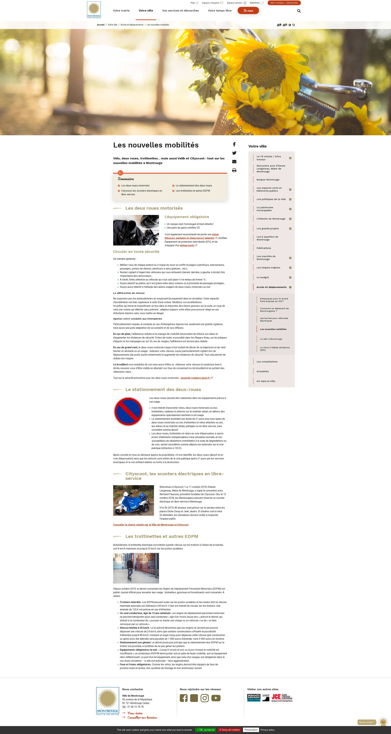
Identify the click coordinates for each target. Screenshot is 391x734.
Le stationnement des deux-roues (194, 185)
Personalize (251, 730)
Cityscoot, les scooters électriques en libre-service (141, 192)
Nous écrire (135, 713)
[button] (121, 10)
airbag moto (187, 245)
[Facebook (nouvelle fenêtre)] (184, 698)
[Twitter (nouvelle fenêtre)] (194, 698)
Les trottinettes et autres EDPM (193, 190)
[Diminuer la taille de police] (279, 25)
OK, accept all (206, 730)
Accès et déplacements (132, 25)
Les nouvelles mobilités (158, 25)
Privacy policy (268, 730)
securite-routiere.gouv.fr (195, 377)
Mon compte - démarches (284, 3)
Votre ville (112, 25)
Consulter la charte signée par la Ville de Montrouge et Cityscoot (150, 524)
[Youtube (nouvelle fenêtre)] (216, 698)
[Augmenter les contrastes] (290, 25)
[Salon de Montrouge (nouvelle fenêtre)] (266, 698)
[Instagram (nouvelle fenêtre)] (205, 698)
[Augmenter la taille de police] (285, 25)
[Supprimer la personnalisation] (293, 25)
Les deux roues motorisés (135, 185)
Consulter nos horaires (142, 717)
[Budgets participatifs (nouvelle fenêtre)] (253, 698)
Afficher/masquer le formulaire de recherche (299, 10)
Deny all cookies (230, 730)
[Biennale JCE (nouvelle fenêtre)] (282, 698)
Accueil (100, 25)
